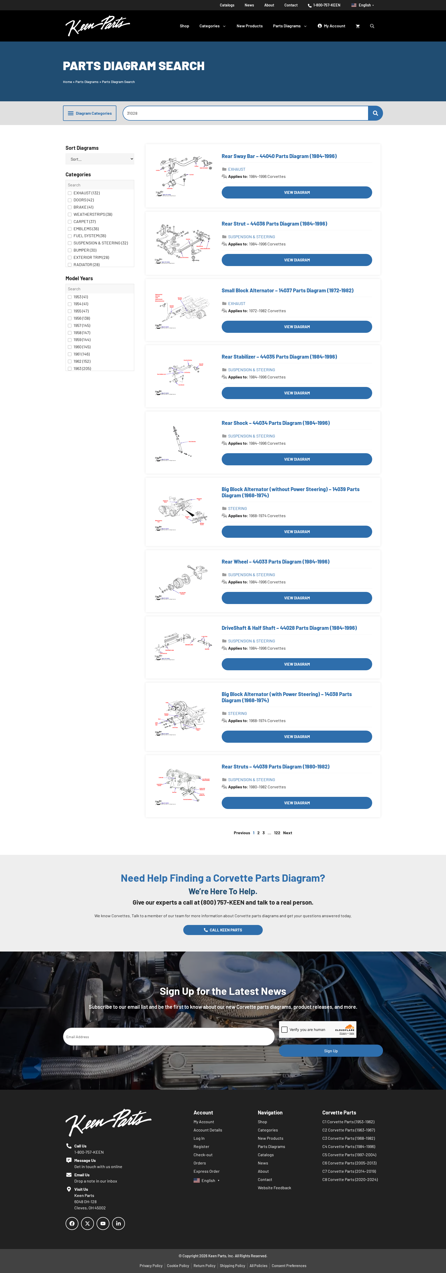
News (249, 5)
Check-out (203, 1154)
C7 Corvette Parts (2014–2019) (349, 1171)
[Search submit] (375, 113)
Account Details (208, 1129)
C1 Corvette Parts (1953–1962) (348, 1121)
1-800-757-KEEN (326, 5)
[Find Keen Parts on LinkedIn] (118, 1223)
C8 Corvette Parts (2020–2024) (350, 1179)
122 (277, 832)
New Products (250, 25)
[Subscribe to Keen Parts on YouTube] (103, 1223)
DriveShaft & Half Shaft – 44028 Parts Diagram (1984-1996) (289, 628)
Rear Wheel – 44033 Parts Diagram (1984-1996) (276, 561)
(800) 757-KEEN (222, 902)
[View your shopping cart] (358, 26)
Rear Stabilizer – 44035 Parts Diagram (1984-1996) (279, 356)
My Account (204, 1121)
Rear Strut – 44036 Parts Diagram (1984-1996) (274, 223)
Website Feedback (274, 1187)
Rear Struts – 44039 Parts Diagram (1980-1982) (276, 766)
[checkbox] (100, 193)
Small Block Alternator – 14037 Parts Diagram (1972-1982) (288, 290)
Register (201, 1146)
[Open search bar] (372, 26)
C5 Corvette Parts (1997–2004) (349, 1154)
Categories (210, 25)
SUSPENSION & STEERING (251, 236)
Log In (199, 1138)
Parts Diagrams (287, 25)
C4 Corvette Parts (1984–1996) (348, 1146)
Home (67, 81)
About (269, 5)
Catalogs (227, 5)
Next (287, 832)
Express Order (207, 1171)
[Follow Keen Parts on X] (87, 1223)
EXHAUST (236, 169)
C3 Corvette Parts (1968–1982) (348, 1138)
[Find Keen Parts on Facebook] (72, 1223)
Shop (184, 25)
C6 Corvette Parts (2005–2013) (349, 1162)
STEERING (237, 508)
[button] (89, 113)
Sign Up (331, 1050)
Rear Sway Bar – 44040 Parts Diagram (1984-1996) (279, 156)
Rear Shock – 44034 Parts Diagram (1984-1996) (276, 423)
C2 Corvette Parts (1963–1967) (348, 1129)
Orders (200, 1162)
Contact (291, 5)
